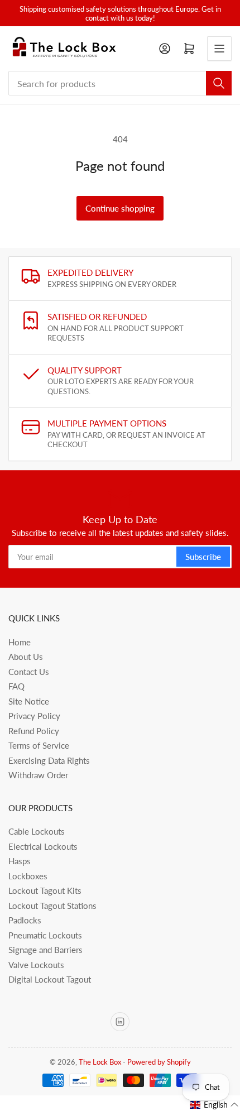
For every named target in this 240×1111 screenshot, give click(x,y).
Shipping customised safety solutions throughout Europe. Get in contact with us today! (120, 13)
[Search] (219, 83)
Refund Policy (33, 731)
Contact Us (28, 672)
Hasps (19, 861)
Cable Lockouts (36, 831)
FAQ (16, 686)
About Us (25, 657)
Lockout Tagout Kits (44, 890)
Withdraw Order (38, 775)
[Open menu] (219, 48)
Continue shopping (120, 208)
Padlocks (24, 920)
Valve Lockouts (36, 965)
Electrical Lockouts (43, 846)
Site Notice (28, 701)
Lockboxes (27, 876)
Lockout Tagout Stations (52, 906)
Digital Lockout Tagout (49, 979)
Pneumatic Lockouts (45, 935)
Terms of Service (38, 745)
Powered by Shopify (159, 1061)
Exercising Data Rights (49, 760)
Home (19, 642)
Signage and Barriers (45, 950)
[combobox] (120, 83)
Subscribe (203, 557)
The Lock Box (100, 1061)
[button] (214, 1105)
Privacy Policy (34, 716)
